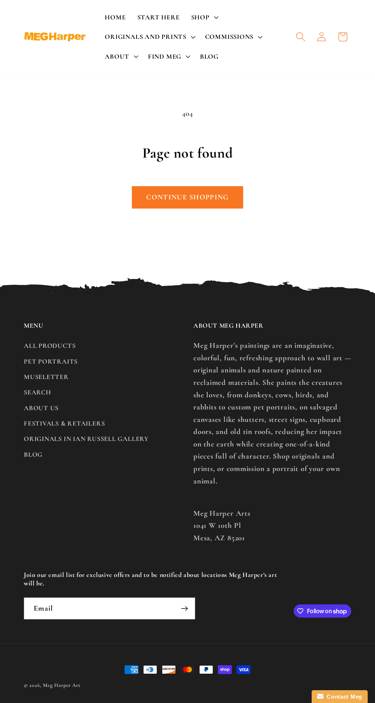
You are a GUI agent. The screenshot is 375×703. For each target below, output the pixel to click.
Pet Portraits (51, 361)
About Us (41, 408)
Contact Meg (342, 696)
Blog (33, 454)
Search (37, 392)
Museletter (46, 377)
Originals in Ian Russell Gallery (86, 439)
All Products (49, 346)
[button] (203, 17)
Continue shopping (187, 197)
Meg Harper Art (62, 685)
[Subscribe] (184, 608)
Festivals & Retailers (64, 423)
